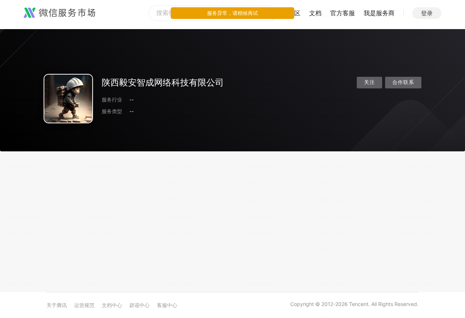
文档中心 (112, 305)
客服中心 (167, 305)
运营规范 (84, 305)
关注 (369, 82)
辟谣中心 (139, 305)
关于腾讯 (56, 305)
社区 (294, 13)
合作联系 (403, 82)
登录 (427, 13)
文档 (315, 13)
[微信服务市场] (59, 13)
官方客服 (342, 13)
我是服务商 (379, 13)
